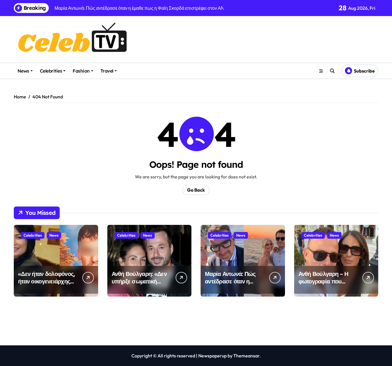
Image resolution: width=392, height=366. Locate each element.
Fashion (81, 71)
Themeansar (246, 356)
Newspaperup (212, 356)
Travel (106, 71)
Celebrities (51, 71)
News (23, 71)
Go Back (196, 190)
